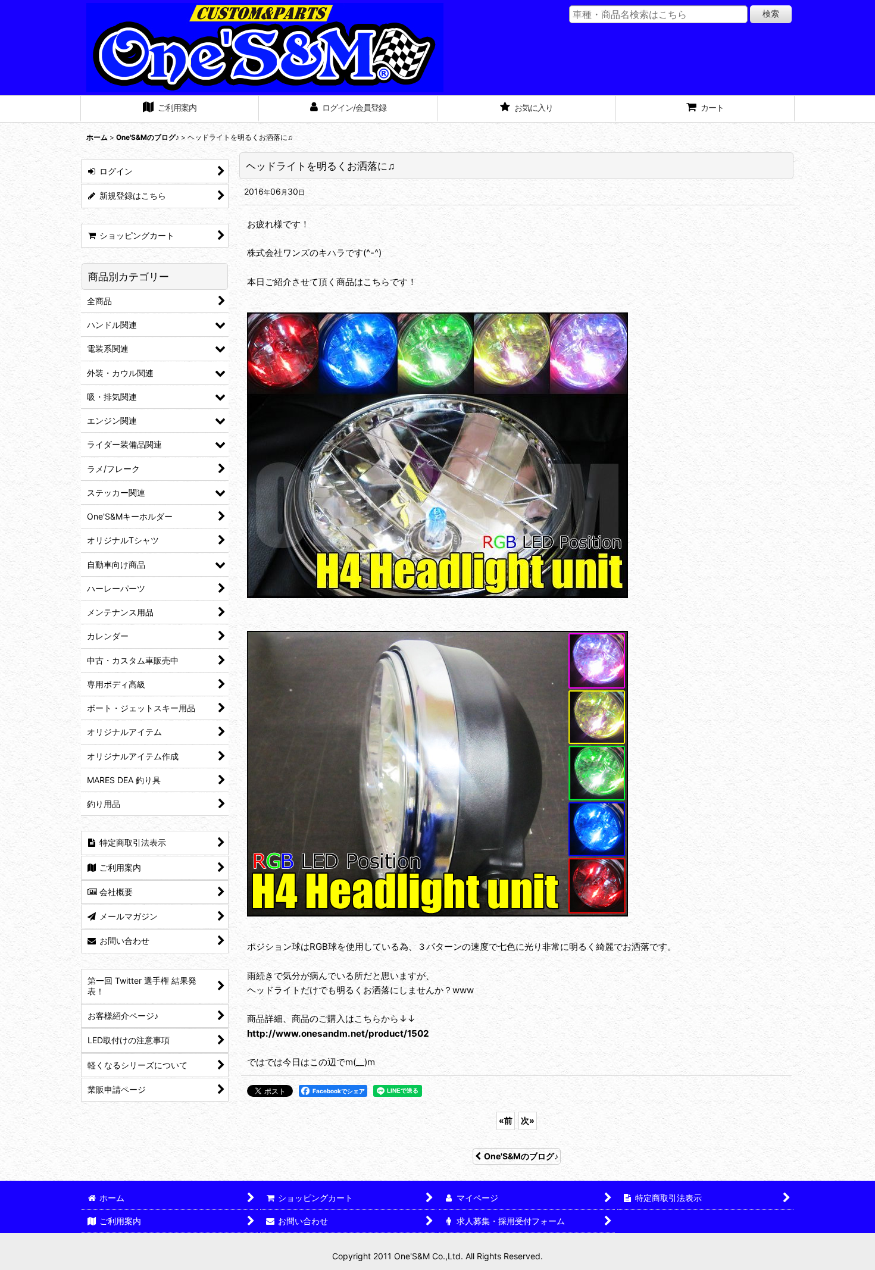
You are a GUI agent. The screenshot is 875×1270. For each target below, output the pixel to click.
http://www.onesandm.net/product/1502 (338, 1033)
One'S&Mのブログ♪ (521, 1156)
